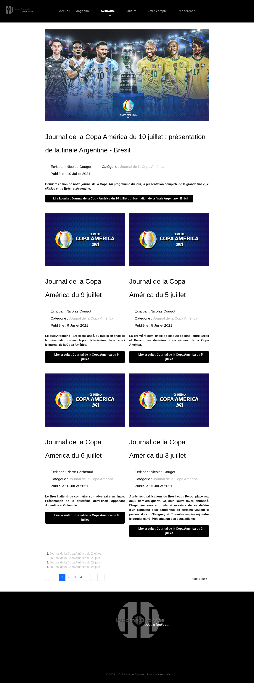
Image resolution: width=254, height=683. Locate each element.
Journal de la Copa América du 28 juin (75, 558)
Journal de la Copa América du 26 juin (75, 566)
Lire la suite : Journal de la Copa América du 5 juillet (170, 357)
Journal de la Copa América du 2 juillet (75, 553)
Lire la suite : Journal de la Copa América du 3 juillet (170, 531)
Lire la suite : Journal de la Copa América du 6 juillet (86, 517)
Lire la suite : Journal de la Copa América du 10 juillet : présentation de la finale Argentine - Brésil (120, 198)
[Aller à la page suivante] (94, 577)
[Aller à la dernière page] (101, 577)
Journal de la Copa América (142, 167)
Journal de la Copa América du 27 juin (75, 562)
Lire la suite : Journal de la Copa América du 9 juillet (86, 357)
